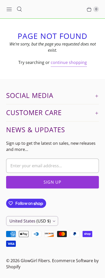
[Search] (19, 9)
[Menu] (9, 9)
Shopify (13, 267)
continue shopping (69, 62)
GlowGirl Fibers (35, 260)
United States (30, 221)
